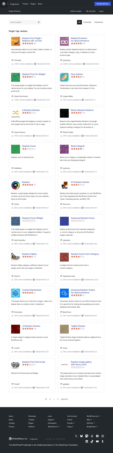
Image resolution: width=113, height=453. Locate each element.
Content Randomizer (31, 290)
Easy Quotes (77, 74)
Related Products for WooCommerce (80, 39)
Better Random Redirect (82, 110)
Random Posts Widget (32, 218)
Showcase (32, 416)
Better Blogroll (77, 146)
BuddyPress (92, 427)
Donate (71, 423)
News (11, 420)
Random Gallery (29, 254)
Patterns (31, 427)
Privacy (11, 427)
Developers (52, 423)
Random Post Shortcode (33, 362)
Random (26, 182)
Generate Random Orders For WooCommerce (83, 291)
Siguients (64, 399)
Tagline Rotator (78, 326)
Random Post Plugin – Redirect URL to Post (32, 39)
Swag (70, 427)
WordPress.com (93, 416)
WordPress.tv (54, 427)
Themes (31, 420)
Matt (89, 420)
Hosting (11, 423)
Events (69, 420)
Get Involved (72, 416)
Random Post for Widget (33, 74)
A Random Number (31, 110)
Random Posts (29, 146)
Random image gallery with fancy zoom (81, 363)
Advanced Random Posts (83, 218)
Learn (50, 416)
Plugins (31, 423)
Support (51, 420)
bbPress (91, 423)
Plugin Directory (15, 11)
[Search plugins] (39, 22)
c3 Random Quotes (31, 326)
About (11, 416)
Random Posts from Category (85, 254)
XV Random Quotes (80, 182)
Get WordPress (103, 4)
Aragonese (34, 439)
